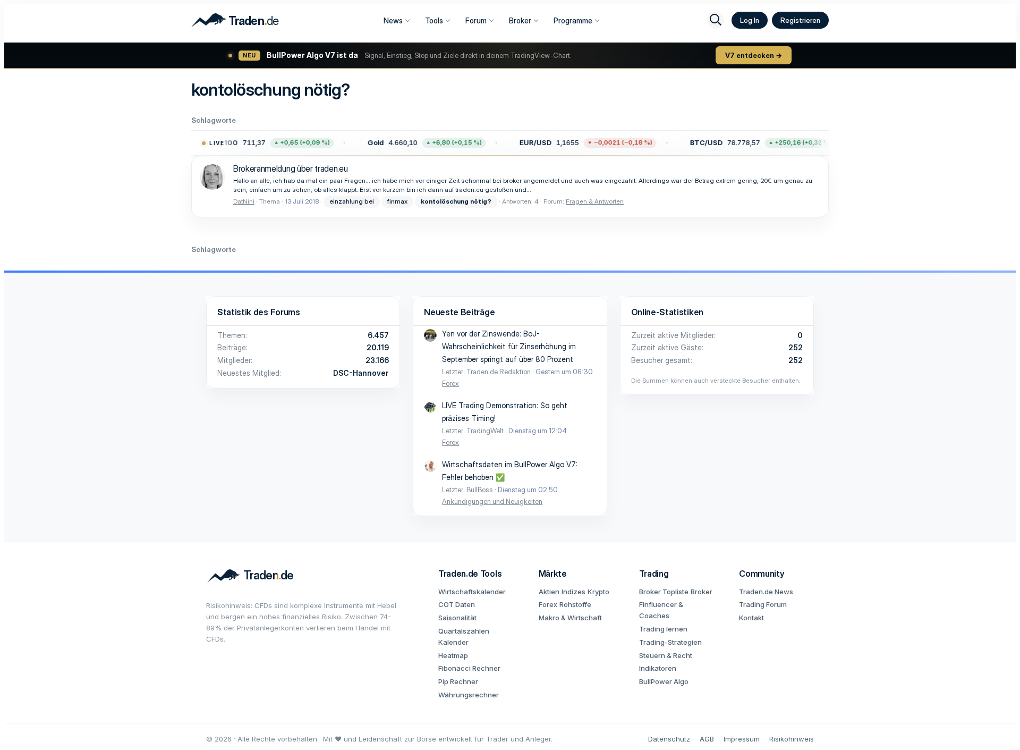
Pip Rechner (458, 681)
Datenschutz (669, 739)
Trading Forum (763, 604)
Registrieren (800, 20)
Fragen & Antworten (595, 201)
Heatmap (453, 655)
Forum (476, 20)
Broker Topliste (663, 591)
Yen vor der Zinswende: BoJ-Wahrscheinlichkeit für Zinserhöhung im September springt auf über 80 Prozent (509, 346)
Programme (573, 20)
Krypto (598, 591)
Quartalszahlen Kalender (463, 636)
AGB (707, 739)
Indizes (573, 591)
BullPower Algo (663, 681)
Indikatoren (657, 668)
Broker (520, 20)
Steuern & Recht (665, 655)
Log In (749, 20)
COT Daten (456, 604)
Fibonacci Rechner (469, 668)
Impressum (742, 739)
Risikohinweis (791, 739)
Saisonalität (457, 617)
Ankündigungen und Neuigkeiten (492, 501)
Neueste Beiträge (459, 312)
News (393, 20)
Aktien (549, 591)
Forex (450, 383)
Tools (434, 20)
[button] (259, 143)
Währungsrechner (468, 694)
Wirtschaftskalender (472, 591)
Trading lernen (663, 629)
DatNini (243, 201)
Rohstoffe (575, 604)
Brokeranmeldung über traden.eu (290, 168)
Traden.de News (766, 591)
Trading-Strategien (670, 642)
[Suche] (715, 20)
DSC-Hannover (361, 372)
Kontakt (751, 617)
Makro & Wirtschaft (570, 617)
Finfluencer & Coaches (661, 610)
